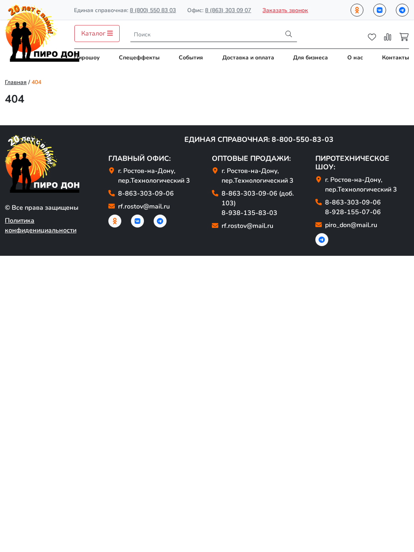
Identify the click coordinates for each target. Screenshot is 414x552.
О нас (355, 57)
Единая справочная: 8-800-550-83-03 (259, 139)
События (191, 57)
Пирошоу (87, 57)
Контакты (395, 57)
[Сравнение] (387, 37)
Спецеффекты (139, 57)
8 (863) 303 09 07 (228, 10)
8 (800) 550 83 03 (153, 10)
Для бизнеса (310, 57)
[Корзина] (404, 37)
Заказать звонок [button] (285, 10)
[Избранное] (372, 37)
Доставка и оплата (248, 57)
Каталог (94, 33)
